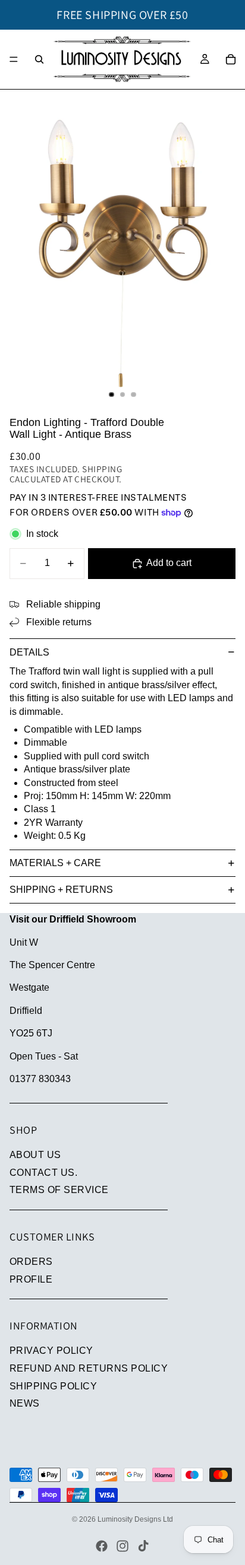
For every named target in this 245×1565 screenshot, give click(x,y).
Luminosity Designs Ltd (135, 1519)
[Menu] (13, 59)
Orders (31, 1262)
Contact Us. (43, 1173)
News (25, 1403)
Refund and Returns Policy (89, 1368)
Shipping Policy (53, 1386)
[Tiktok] (143, 1546)
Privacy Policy (51, 1350)
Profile (31, 1279)
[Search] (39, 59)
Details (29, 652)
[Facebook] (102, 1546)
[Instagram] (122, 1546)
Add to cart (168, 563)
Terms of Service (59, 1190)
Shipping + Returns (61, 890)
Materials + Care (55, 863)
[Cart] (231, 59)
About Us (35, 1155)
